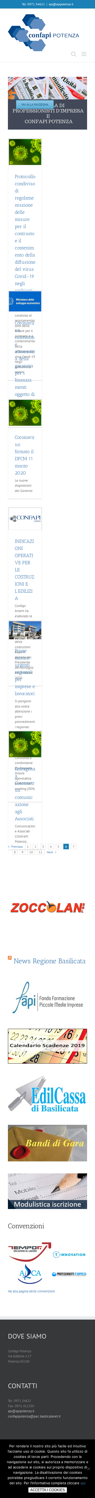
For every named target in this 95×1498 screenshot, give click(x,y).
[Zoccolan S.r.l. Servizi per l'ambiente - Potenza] (47, 906)
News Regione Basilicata (50, 961)
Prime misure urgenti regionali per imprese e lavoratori (25, 672)
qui (83, 1483)
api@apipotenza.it (61, 4)
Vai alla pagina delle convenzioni (31, 1291)
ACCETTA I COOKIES (47, 1490)
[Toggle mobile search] (73, 54)
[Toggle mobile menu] (84, 54)
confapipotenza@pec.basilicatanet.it (34, 1416)
